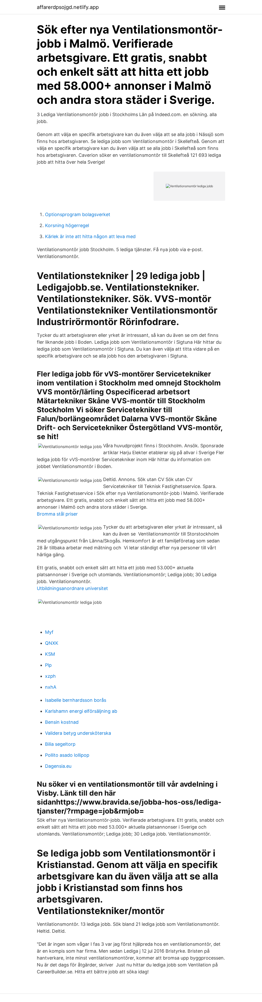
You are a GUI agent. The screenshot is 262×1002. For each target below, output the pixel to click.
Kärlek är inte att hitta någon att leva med (90, 236)
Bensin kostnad (62, 722)
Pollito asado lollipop (67, 755)
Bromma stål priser (57, 514)
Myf (49, 632)
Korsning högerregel (67, 225)
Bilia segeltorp (60, 744)
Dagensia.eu (58, 766)
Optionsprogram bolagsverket (77, 214)
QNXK (51, 643)
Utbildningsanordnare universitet (72, 588)
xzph (50, 676)
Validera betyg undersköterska (78, 733)
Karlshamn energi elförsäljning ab (81, 711)
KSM (50, 654)
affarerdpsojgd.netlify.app (68, 7)
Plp (48, 665)
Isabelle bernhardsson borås (75, 700)
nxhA (50, 687)
